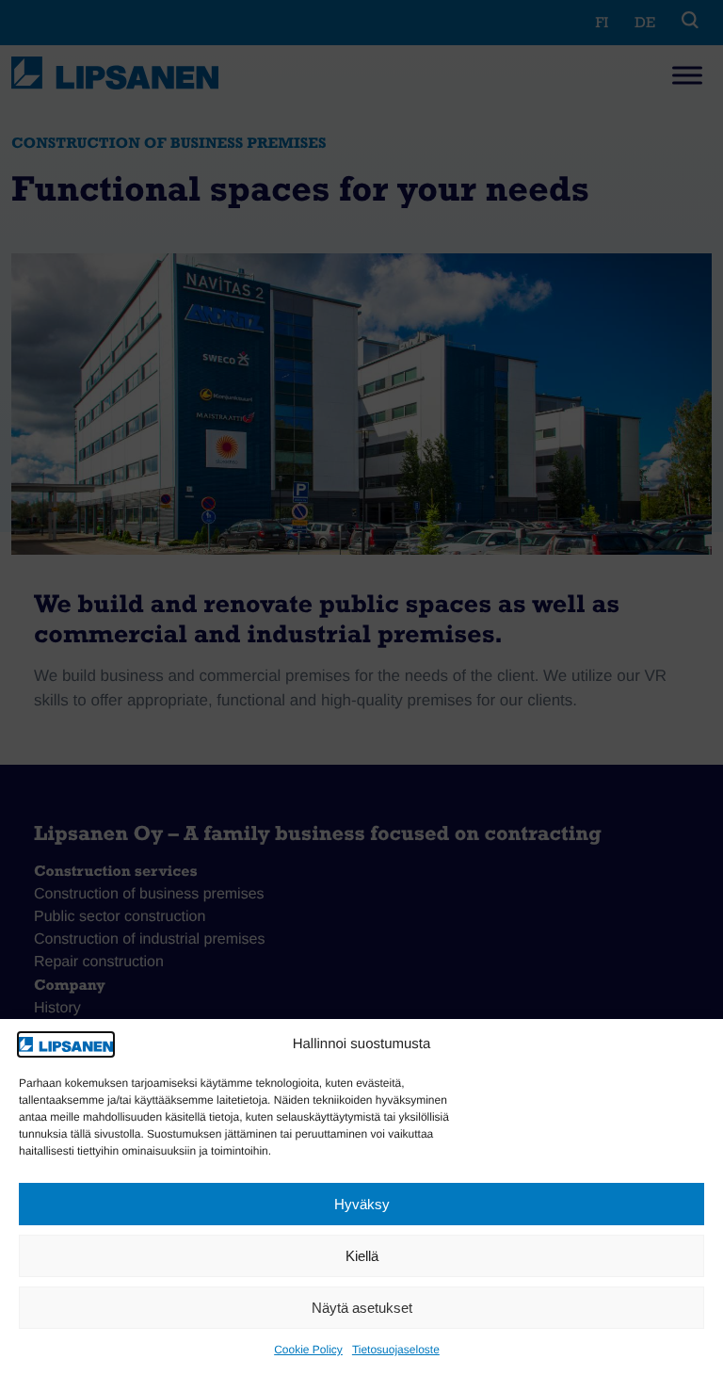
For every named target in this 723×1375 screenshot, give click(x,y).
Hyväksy (362, 1204)
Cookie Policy (308, 1349)
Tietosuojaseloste (396, 1349)
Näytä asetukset (362, 1308)
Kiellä (361, 1256)
